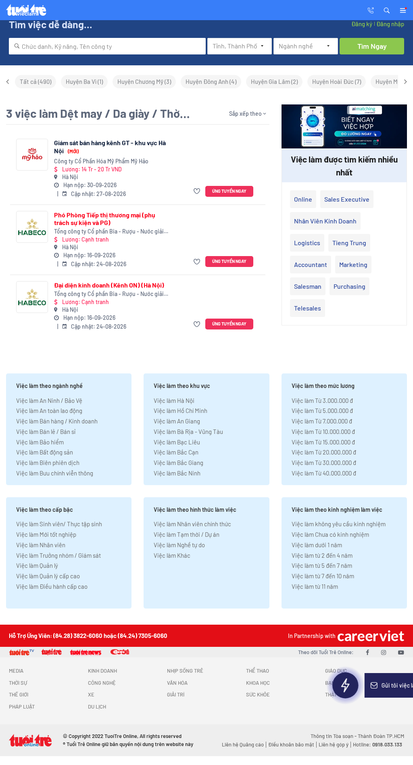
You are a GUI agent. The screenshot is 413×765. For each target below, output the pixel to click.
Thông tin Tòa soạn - (334, 736)
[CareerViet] (370, 636)
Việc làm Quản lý (37, 565)
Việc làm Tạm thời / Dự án (186, 534)
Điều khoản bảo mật (291, 744)
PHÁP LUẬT (22, 706)
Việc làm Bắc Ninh (177, 473)
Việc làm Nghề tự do (179, 544)
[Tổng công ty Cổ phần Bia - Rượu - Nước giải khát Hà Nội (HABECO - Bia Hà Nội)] (32, 226)
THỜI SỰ (18, 683)
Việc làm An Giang (177, 421)
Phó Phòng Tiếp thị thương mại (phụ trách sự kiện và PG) (104, 218)
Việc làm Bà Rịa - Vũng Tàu (188, 431)
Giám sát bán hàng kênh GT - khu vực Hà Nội (110, 146)
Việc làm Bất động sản (44, 452)
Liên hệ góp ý (333, 744)
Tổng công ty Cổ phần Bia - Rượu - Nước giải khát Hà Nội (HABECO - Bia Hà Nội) (109, 232)
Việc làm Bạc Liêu (177, 442)
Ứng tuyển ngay (229, 191)
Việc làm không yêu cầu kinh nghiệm (339, 523)
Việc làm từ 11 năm (315, 586)
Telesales (307, 308)
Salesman (307, 286)
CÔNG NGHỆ (102, 683)
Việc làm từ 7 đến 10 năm (323, 575)
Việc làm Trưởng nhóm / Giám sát (58, 555)
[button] (387, 9)
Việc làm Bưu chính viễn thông (54, 473)
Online (303, 199)
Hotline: (377, 744)
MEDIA (16, 670)
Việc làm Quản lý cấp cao (48, 575)
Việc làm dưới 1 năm (317, 544)
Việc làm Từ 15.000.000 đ (323, 442)
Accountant (310, 264)
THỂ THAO (257, 670)
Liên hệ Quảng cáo (243, 744)
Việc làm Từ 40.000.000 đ (324, 473)
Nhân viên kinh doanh (325, 221)
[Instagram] (383, 652)
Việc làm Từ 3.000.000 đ (322, 400)
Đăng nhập (390, 23)
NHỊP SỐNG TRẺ (185, 670)
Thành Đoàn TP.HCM (381, 736)
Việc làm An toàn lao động (49, 410)
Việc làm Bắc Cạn (176, 452)
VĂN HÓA (177, 683)
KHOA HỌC (258, 683)
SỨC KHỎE (258, 694)
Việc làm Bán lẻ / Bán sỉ (45, 431)
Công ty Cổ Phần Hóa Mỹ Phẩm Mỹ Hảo (101, 161)
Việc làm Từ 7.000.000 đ (322, 421)
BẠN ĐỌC (335, 683)
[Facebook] (367, 652)
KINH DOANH (102, 670)
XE (91, 694)
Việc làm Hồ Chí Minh (180, 410)
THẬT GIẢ (335, 694)
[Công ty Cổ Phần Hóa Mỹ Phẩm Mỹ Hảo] (32, 154)
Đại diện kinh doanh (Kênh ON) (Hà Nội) (109, 285)
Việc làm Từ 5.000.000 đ (322, 410)
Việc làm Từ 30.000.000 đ (324, 462)
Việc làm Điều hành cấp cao (52, 586)
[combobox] (107, 46)
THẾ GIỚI (18, 694)
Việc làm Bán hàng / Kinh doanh (57, 421)
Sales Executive (346, 199)
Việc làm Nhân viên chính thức (192, 523)
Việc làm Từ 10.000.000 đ (323, 431)
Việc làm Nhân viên (40, 544)
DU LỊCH (97, 706)
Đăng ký (361, 23)
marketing (353, 264)
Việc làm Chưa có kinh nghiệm (330, 534)
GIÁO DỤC (336, 670)
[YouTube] (401, 652)
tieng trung (349, 242)
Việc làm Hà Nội (174, 400)
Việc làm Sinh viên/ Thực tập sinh (59, 523)
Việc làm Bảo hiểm (40, 442)
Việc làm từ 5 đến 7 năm (322, 565)
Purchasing (349, 286)
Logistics (307, 242)
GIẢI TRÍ (175, 694)
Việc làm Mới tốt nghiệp (46, 534)
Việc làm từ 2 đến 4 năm (322, 555)
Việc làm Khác (172, 555)
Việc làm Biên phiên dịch (47, 462)
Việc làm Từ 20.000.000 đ (324, 452)
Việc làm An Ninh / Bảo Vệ (49, 400)
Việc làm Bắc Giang (178, 462)
